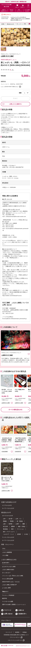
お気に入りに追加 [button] (12, 403)
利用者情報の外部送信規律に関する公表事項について (16, 634)
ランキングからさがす (8, 537)
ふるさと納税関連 (7, 552)
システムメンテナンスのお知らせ (18, 17)
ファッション (20, 529)
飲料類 (10, 524)
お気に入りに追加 (29, 354)
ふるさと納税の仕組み (8, 569)
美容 (12, 529)
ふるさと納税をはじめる (27, 10)
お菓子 (17, 524)
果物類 (5, 521)
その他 (26, 534)
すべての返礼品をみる (15, 409)
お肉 (4, 518)
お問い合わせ (8, 613)
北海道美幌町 (5, 451)
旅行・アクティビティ (9, 531)
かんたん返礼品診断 (7, 578)
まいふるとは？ (6, 572)
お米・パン (19, 518)
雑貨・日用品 (21, 526)
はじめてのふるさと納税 (8, 566)
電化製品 (5, 529)
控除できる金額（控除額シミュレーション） (14, 604)
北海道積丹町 (18, 451)
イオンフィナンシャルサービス (15, 640)
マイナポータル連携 (7, 601)
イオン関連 (5, 555)
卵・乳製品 (20, 521)
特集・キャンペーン (19, 10)
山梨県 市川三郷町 (7, 56)
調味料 (13, 526)
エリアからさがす (7, 505)
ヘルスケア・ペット (8, 534)
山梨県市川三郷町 (6, 402)
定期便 (19, 534)
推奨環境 (17, 632)
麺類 (23, 524)
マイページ (7, 610)
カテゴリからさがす (7, 515)
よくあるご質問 (6, 587)
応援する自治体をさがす (4, 10)
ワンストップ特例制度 (8, 595)
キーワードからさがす (8, 508)
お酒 (4, 524)
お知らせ (21, 610)
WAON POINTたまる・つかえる (10, 581)
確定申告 (4, 598)
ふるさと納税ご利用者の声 (9, 584)
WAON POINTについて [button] (20, 87)
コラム (3, 548)
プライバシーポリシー (15, 637)
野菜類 (12, 521)
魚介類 (10, 518)
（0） (12, 69)
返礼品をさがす (11, 10)
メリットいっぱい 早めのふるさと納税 (12, 575)
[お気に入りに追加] (29, 354)
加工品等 (5, 526)
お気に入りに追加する (15, 104)
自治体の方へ (22, 613)
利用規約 (25, 632)
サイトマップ (9, 632)
